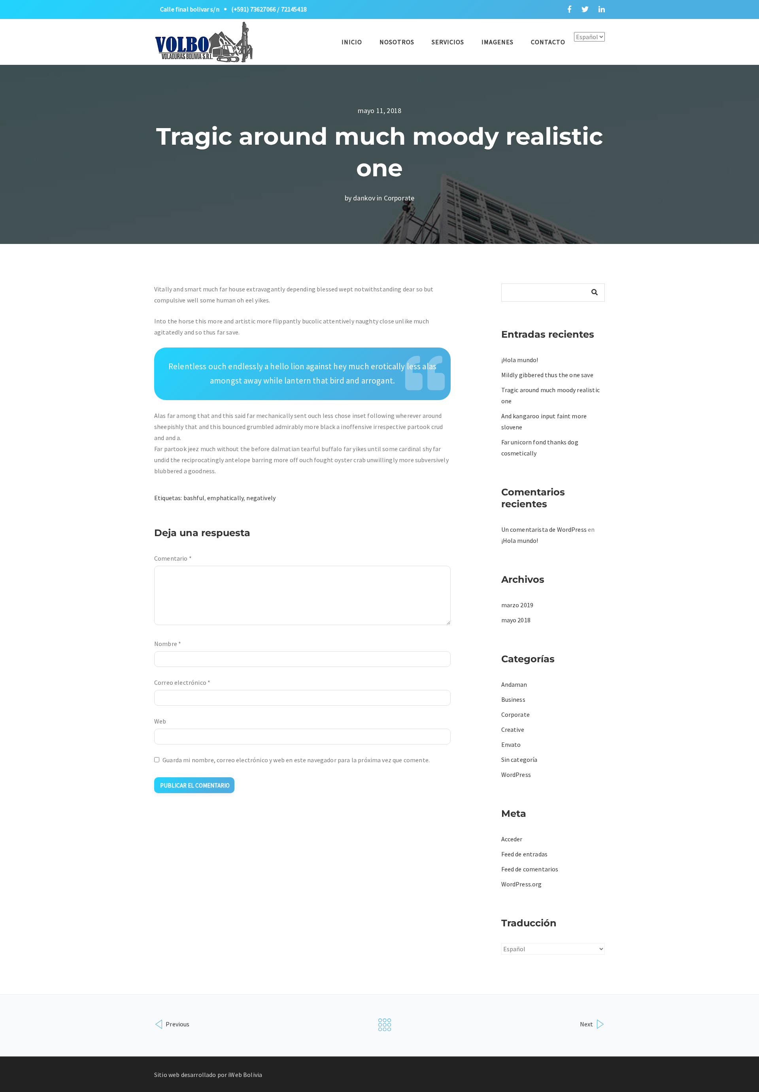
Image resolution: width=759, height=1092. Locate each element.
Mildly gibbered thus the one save (547, 375)
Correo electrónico (182, 682)
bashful (193, 498)
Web (160, 721)
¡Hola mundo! (519, 360)
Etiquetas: (168, 498)
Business (513, 699)
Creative (512, 729)
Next (587, 1024)
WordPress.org (521, 884)
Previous (176, 1024)
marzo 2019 (517, 605)
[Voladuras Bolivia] (203, 41)
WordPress (516, 774)
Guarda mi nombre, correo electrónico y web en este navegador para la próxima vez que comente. (296, 760)
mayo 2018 (516, 620)
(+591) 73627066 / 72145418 (269, 9)
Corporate (399, 197)
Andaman (514, 684)
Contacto (548, 42)
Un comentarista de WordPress (544, 529)
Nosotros (397, 42)
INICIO (352, 42)
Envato (511, 744)
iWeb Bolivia (245, 1075)
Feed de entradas (524, 854)
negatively (261, 498)
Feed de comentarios (530, 869)
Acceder (512, 839)
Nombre (167, 644)
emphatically (225, 498)
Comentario (173, 558)
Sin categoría (519, 759)
